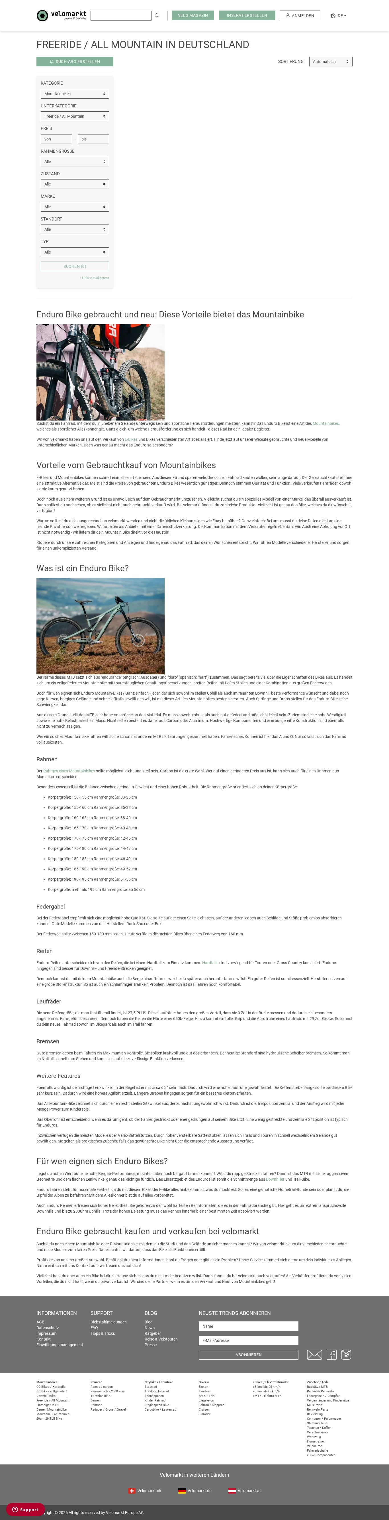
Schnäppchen (154, 1396)
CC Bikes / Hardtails (50, 1387)
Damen (96, 1400)
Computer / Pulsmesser (324, 1419)
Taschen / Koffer (319, 1428)
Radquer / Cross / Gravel (108, 1409)
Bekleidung (315, 1414)
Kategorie (52, 83)
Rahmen (96, 1405)
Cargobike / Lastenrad (160, 1409)
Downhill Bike (46, 1396)
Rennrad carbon (102, 1387)
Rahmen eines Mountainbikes (69, 771)
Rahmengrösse (58, 151)
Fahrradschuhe (317, 1450)
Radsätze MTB (317, 1387)
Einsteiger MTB (47, 1405)
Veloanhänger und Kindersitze (328, 1400)
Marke (48, 196)
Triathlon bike (100, 1396)
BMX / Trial (207, 1396)
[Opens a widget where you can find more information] (25, 1510)
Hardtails (210, 962)
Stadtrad (151, 1387)
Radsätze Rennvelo (320, 1391)
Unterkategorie (59, 106)
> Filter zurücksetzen (94, 278)
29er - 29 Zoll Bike (49, 1419)
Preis (46, 128)
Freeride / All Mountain (52, 1400)
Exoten (203, 1387)
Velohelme (314, 1446)
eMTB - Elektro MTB (267, 1396)
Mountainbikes (326, 423)
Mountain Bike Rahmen (52, 1414)
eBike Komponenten (321, 1455)
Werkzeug (314, 1437)
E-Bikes (131, 439)
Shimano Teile (317, 1423)
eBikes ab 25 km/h (266, 1391)
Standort (51, 219)
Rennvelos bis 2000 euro (108, 1391)
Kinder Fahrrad (155, 1400)
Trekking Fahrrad (157, 1391)
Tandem (204, 1391)
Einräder (204, 1414)
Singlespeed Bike (157, 1405)
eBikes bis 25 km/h (267, 1387)
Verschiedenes (317, 1432)
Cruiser (204, 1409)
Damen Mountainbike (51, 1409)
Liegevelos (206, 1400)
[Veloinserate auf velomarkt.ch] (61, 15)
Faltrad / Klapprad (211, 1405)
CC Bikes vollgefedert (51, 1391)
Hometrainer (316, 1441)
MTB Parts (314, 1405)
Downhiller (275, 1179)
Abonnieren (249, 1354)
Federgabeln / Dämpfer (323, 1396)
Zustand (50, 173)
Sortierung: (291, 61)
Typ (44, 241)
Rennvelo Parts (317, 1409)
